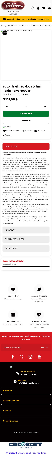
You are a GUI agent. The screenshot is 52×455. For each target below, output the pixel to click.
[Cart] (49, 8)
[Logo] (13, 8)
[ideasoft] (11, 453)
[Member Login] (38, 8)
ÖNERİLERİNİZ (11, 248)
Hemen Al (26, 120)
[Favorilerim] (43, 8)
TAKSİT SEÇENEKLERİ (14, 239)
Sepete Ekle (26, 113)
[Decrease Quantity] (7, 106)
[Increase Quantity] (45, 106)
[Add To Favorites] (11, 131)
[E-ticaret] (26, 453)
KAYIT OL (44, 347)
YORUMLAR (10, 230)
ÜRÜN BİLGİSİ (11, 146)
